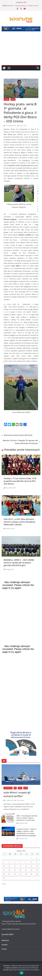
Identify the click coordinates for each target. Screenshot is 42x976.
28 (26, 874)
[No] (39, 970)
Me (15, 788)
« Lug (3, 884)
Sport (13, 99)
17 (4, 870)
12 (15, 866)
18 (9, 870)
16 (37, 866)
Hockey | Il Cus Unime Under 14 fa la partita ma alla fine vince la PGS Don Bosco (20, 481)
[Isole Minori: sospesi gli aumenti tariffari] (21, 774)
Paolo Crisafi (22, 125)
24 (4, 874)
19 (15, 870)
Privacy (4, 949)
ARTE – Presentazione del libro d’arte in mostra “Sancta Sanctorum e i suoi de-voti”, (27, 818)
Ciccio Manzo (20, 800)
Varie (25, 788)
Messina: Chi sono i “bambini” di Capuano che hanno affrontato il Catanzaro (20, 442)
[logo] (14, 909)
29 (31, 874)
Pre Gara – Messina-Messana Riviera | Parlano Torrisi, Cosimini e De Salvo (23, 5)
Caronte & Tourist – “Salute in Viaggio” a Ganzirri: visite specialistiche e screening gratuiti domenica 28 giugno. (27, 832)
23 (37, 870)
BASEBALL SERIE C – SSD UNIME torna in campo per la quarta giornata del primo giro (19, 563)
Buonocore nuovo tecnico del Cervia (18, 435)
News (20, 788)
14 (26, 866)
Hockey (6, 99)
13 (20, 866)
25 (9, 874)
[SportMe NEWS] (4, 67)
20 (20, 870)
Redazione (5, 940)
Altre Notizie (8, 788)
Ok (21, 973)
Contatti (4, 945)
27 (20, 874)
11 (9, 866)
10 (4, 866)
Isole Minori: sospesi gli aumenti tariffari (16, 794)
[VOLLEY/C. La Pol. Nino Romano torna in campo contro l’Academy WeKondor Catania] (21, 497)
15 (31, 866)
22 (31, 870)
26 (15, 874)
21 (26, 870)
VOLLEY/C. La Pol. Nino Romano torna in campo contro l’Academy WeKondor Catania (19, 522)
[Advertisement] (21, 49)
